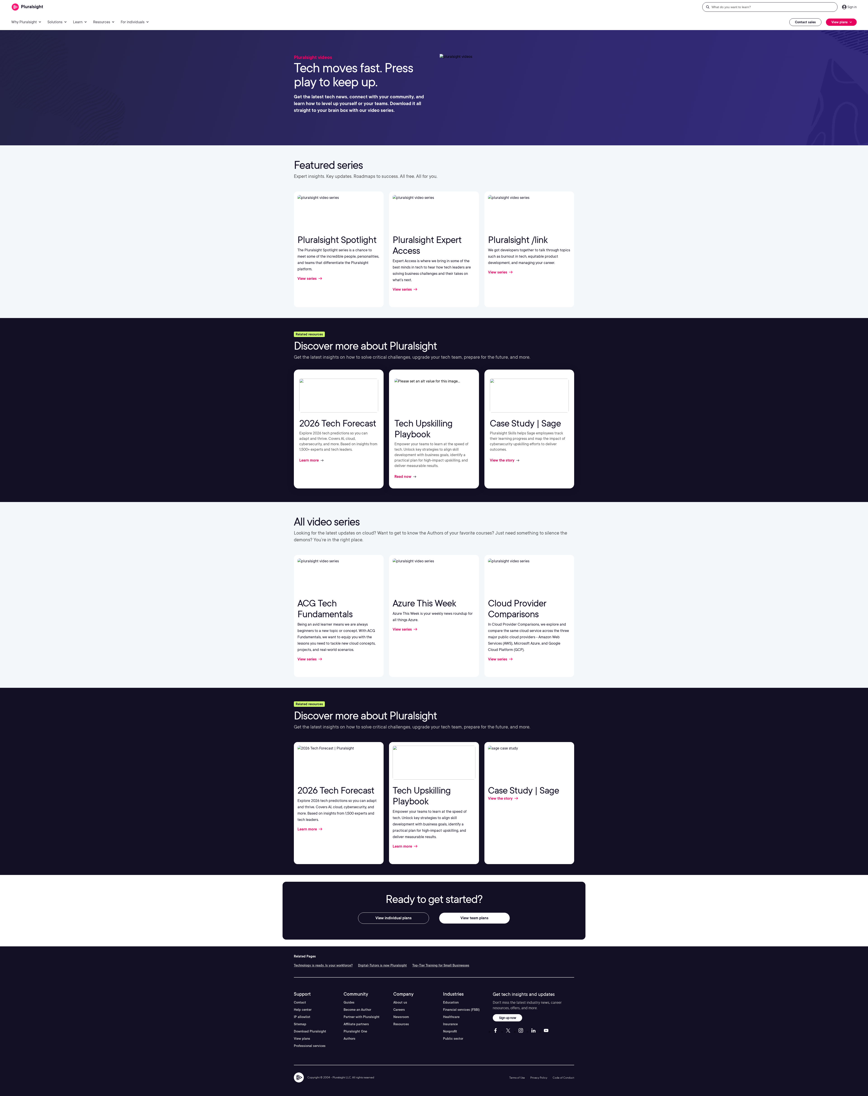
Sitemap (300, 1024)
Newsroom (401, 1017)
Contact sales (805, 22)
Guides (349, 1002)
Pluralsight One (355, 1031)
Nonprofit (450, 1031)
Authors (349, 1038)
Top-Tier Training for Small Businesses (440, 965)
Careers (399, 1009)
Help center (302, 1009)
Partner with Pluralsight (362, 1017)
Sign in (852, 7)
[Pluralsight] (27, 7)
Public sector (453, 1038)
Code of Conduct (563, 1078)
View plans (302, 1038)
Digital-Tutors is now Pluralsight (382, 965)
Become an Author (357, 1009)
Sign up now (507, 1018)
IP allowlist (302, 1017)
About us (400, 1002)
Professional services (310, 1046)
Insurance (450, 1024)
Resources (401, 1024)
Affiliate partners (356, 1024)
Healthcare (451, 1017)
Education (451, 1002)
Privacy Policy (538, 1078)
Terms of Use (517, 1078)
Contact (300, 1002)
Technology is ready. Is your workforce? (323, 965)
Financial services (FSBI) (461, 1009)
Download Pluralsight (310, 1031)
